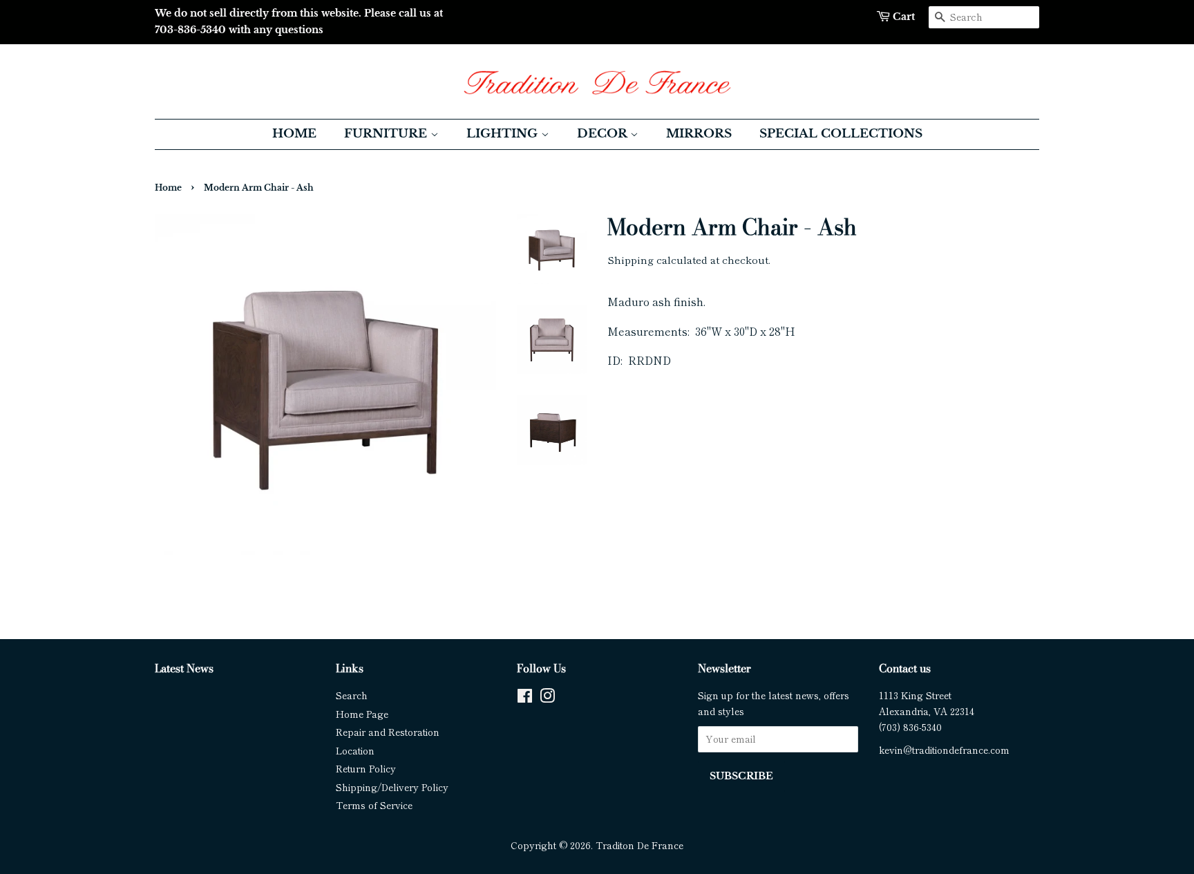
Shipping (630, 259)
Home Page (362, 714)
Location (355, 750)
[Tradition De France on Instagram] (547, 698)
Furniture (387, 133)
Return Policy (366, 768)
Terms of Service (374, 805)
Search (352, 695)
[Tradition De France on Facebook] (525, 698)
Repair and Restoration (387, 732)
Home (294, 133)
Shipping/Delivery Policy (392, 787)
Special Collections (840, 133)
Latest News (184, 668)
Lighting (503, 133)
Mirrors (699, 133)
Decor (603, 133)
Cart (904, 16)
